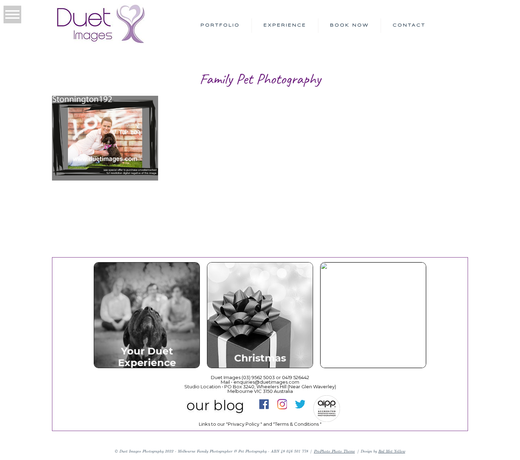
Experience (285, 25)
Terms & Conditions (297, 424)
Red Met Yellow (391, 451)
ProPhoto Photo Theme (334, 451)
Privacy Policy (243, 424)
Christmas (259, 316)
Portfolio (220, 25)
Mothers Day (373, 316)
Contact (409, 25)
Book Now (349, 25)
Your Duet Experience (146, 316)
